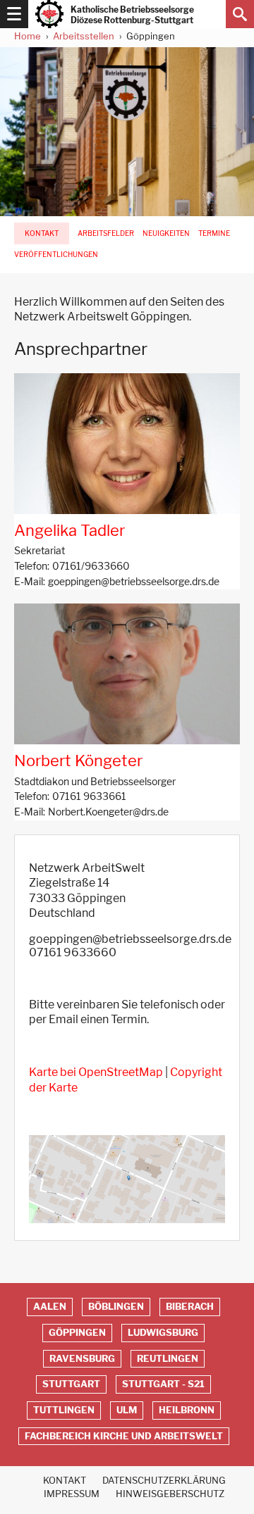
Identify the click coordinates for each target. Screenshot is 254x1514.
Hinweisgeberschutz (170, 1494)
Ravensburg (82, 1358)
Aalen (49, 1306)
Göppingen (77, 1332)
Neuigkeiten (166, 233)
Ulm (126, 1410)
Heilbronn (186, 1410)
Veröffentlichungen (56, 254)
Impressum (71, 1494)
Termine (214, 233)
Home (27, 36)
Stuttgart (71, 1384)
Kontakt (42, 233)
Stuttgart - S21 (163, 1384)
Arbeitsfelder (106, 233)
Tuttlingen (64, 1410)
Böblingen (116, 1306)
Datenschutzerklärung (164, 1480)
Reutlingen (167, 1358)
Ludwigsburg (163, 1332)
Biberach (190, 1306)
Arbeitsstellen (83, 36)
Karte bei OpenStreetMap (96, 1072)
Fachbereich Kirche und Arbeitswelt (124, 1436)
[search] (240, 14)
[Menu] (14, 14)
